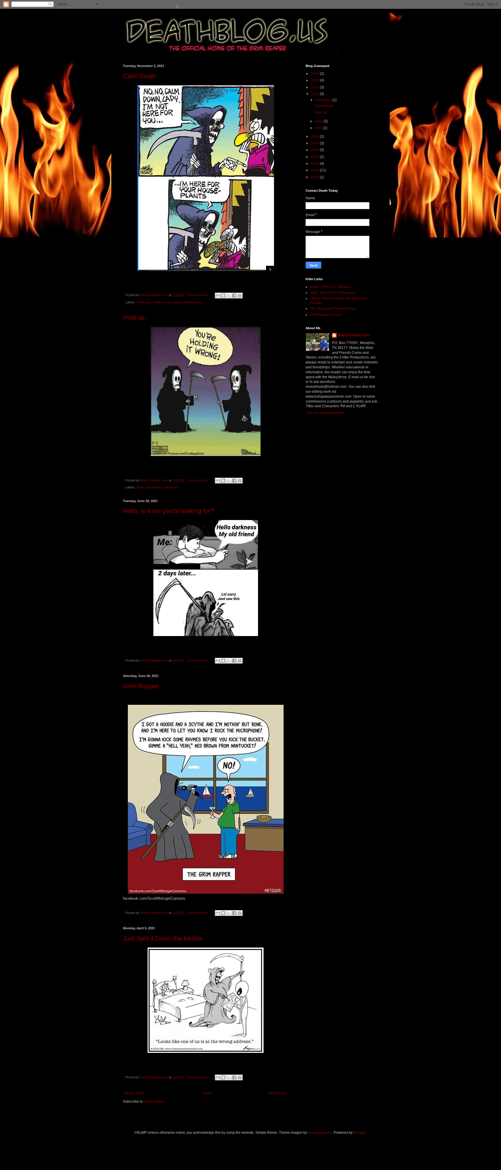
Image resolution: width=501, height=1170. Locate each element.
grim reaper (154, 302)
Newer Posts (134, 1093)
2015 (315, 157)
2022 (315, 87)
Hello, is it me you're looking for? (168, 511)
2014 (315, 164)
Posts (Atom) (154, 1102)
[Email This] (218, 295)
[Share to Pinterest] (240, 295)
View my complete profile (325, 413)
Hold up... (136, 317)
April (319, 128)
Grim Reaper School (326, 315)
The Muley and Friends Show (333, 309)
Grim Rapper (141, 686)
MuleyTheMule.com (354, 335)
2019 (315, 143)
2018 (315, 150)
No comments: (198, 295)
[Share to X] (229, 295)
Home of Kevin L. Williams (330, 287)
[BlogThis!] (223, 295)
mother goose (193, 302)
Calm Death (139, 76)
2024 (315, 74)
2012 (315, 177)
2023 (315, 80)
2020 (315, 137)
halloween (170, 487)
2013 (315, 170)
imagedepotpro (320, 1133)
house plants (172, 302)
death (140, 302)
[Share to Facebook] (234, 295)
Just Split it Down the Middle (162, 938)
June (319, 121)
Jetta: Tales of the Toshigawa (332, 293)
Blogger (359, 1133)
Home (206, 1093)
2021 (315, 94)
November (323, 100)
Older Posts (277, 1093)
